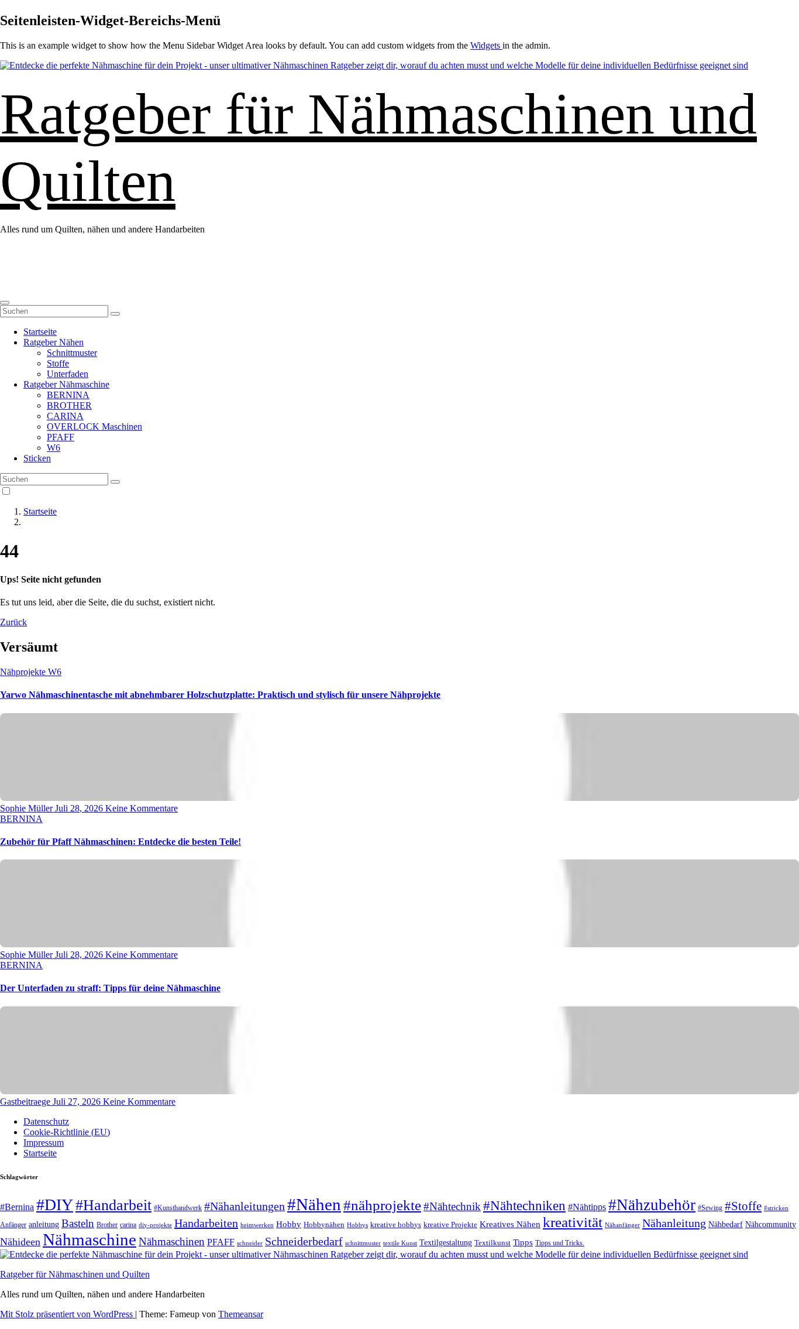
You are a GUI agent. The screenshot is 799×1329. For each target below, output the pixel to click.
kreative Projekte (450, 1224)
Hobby (288, 1224)
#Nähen (314, 1204)
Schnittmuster (72, 353)
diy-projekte (155, 1224)
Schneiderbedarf (304, 1241)
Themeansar (240, 1314)
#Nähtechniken (524, 1205)
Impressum (43, 1143)
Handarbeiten (206, 1223)
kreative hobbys (395, 1224)
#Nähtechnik (452, 1206)
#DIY (54, 1205)
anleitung (44, 1224)
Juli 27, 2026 (78, 1102)
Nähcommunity (770, 1224)
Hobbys (357, 1224)
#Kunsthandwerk (178, 1208)
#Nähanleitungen (244, 1206)
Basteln (77, 1223)
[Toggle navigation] (4, 302)
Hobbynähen (324, 1224)
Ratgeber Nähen (53, 342)
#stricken (776, 1207)
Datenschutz (46, 1121)
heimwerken (257, 1224)
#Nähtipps (587, 1206)
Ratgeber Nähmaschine (66, 384)
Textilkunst (492, 1243)
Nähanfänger (622, 1224)
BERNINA (68, 395)
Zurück (13, 622)
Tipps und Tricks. (559, 1243)
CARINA (65, 416)
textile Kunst (400, 1242)
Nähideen (20, 1242)
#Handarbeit (113, 1205)
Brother (107, 1225)
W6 (53, 448)
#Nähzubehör (651, 1205)
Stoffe (58, 363)
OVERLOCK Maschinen (94, 426)
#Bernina (17, 1206)
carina (128, 1225)
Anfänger (13, 1224)
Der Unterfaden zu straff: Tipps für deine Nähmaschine (110, 988)
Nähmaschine (89, 1240)
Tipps (523, 1242)
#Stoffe (743, 1206)
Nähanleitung (674, 1223)
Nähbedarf (725, 1224)
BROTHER (69, 405)
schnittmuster (363, 1242)
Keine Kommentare (141, 808)
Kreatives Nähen (510, 1224)
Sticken (37, 458)
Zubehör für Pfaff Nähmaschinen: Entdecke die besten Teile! (120, 842)
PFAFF (60, 437)
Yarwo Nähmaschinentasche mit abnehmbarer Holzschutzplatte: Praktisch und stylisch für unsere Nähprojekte (220, 695)
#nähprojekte (382, 1205)
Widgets (486, 45)
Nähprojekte (24, 672)
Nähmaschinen (172, 1241)
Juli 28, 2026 (80, 808)
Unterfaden (67, 374)
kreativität (572, 1222)
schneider (250, 1243)
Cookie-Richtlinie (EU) (66, 1132)
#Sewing (710, 1208)
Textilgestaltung (445, 1242)
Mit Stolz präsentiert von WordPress (67, 1314)
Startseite (40, 332)
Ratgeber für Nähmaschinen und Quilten (75, 1274)
